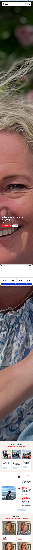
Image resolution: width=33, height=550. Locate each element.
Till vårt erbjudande (21, 509)
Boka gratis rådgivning (7, 225)
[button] (29, 4)
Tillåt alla (27, 283)
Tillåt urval (16, 283)
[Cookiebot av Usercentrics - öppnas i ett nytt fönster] (28, 265)
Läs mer (4, 467)
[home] (6, 4)
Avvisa (6, 283)
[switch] (12, 280)
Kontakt (26, 4)
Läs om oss (15, 225)
